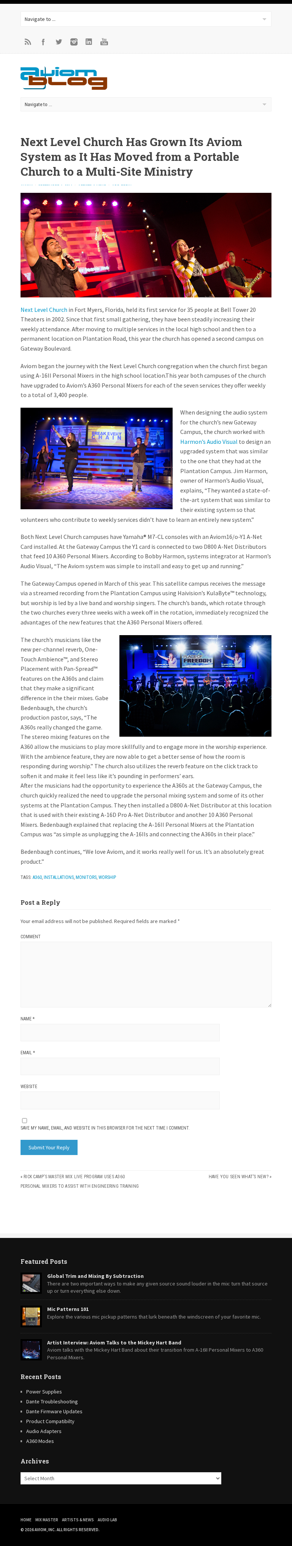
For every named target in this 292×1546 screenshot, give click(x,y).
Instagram (73, 41)
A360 (37, 877)
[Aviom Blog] (64, 87)
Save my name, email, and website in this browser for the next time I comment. (105, 1128)
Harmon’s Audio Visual (209, 441)
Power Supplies (44, 1391)
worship (107, 877)
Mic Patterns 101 (68, 1309)
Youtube (104, 41)
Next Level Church (44, 309)
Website (29, 1086)
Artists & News (78, 1519)
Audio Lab (107, 1519)
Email (28, 1052)
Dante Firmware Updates (54, 1411)
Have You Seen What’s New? (238, 1176)
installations (59, 877)
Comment (31, 936)
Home (26, 1519)
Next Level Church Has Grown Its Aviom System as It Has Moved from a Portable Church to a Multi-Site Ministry (131, 156)
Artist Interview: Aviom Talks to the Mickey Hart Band (114, 1342)
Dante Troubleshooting (52, 1401)
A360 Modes (40, 1441)
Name (28, 1019)
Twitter (58, 41)
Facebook (43, 41)
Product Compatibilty (50, 1421)
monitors (86, 877)
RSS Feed (28, 41)
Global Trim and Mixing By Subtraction (95, 1276)
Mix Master (46, 1519)
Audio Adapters (44, 1431)
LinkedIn (89, 41)
